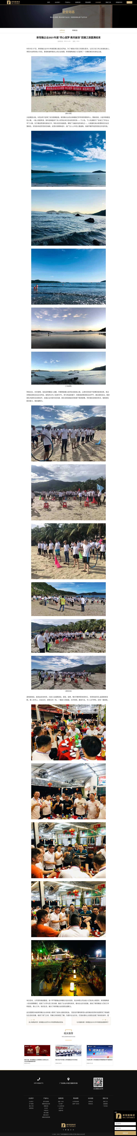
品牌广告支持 (75, 1103)
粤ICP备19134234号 (79, 1134)
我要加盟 (125, 1133)
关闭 (116, 1112)
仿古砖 (46, 1108)
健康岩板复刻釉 (46, 1117)
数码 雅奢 (46, 1112)
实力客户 (61, 1103)
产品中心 (67, 2)
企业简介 (57, 2)
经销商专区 (119, 2)
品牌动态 (62, 30)
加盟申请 (61, 1110)
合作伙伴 (61, 1108)
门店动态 (105, 1106)
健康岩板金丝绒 (46, 1103)
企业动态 (98, 2)
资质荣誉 (31, 1108)
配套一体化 (61, 1101)
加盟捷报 (105, 1103)
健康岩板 (46, 1106)
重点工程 (31, 1106)
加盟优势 (77, 2)
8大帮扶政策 (76, 1101)
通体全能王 (46, 1115)
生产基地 (31, 1103)
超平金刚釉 (46, 1101)
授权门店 (108, 2)
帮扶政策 (88, 2)
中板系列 (46, 1110)
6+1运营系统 (61, 1106)
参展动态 (74, 30)
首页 (48, 2)
